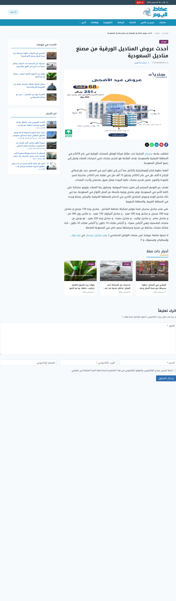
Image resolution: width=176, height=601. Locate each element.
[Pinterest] (161, 145)
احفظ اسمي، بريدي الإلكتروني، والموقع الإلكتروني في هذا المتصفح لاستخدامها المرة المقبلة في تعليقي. (122, 370)
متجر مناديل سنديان (96, 235)
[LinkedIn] (157, 145)
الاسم (171, 363)
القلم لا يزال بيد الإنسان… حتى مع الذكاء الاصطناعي (30, 96)
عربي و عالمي (147, 22)
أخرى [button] (83, 22)
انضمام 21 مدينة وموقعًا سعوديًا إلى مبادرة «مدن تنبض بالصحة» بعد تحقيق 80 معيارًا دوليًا (28, 156)
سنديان (149, 153)
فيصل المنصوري (140, 62)
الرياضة (120, 22)
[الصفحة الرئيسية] (155, 12)
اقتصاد (132, 22)
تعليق (171, 326)
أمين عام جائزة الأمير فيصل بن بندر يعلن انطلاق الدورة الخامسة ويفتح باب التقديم (28, 166)
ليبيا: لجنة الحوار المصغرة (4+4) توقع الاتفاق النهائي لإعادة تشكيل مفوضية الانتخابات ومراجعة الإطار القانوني (28, 135)
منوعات (157, 33)
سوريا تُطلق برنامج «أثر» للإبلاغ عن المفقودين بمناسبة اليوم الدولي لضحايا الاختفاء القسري (30, 145)
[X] (147, 145)
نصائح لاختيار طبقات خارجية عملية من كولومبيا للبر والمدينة (29, 86)
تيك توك (76, 235)
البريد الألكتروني (105, 363)
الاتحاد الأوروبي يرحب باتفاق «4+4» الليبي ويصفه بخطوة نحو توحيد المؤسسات (30, 125)
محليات (162, 22)
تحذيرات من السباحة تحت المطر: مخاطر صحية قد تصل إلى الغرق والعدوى (117, 288)
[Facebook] (166, 145)
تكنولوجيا (107, 22)
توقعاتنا (94, 22)
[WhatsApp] (152, 145)
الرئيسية (165, 33)
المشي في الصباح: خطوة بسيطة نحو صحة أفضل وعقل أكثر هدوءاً (152, 288)
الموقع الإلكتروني (46, 363)
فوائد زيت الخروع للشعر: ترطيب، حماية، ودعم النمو (81, 286)
